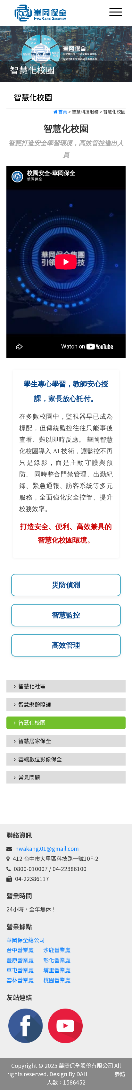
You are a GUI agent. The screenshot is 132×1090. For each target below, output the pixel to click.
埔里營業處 (56, 970)
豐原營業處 (20, 960)
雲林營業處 (20, 980)
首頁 (62, 111)
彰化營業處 (56, 960)
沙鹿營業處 (56, 950)
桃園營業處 (56, 980)
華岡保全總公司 (25, 940)
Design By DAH (68, 1074)
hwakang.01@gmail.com (47, 848)
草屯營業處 (20, 970)
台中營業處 (20, 950)
